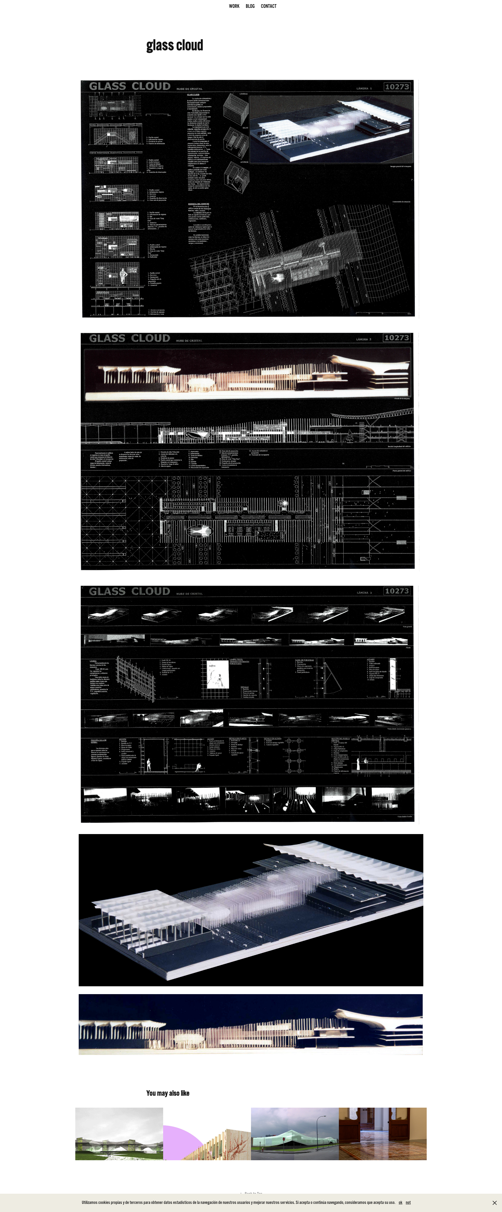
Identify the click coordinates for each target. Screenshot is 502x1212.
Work (234, 6)
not (408, 1202)
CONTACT (269, 6)
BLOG (250, 6)
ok (400, 1202)
